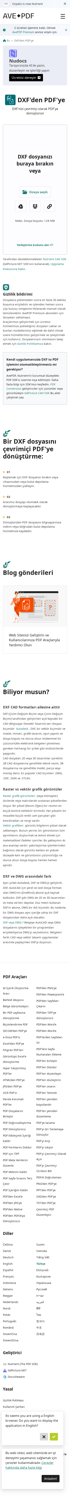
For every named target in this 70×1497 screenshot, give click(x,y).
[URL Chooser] (49, 206)
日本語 (40, 1334)
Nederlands (10, 1302)
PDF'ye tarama (45, 1123)
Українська (43, 1283)
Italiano (8, 1289)
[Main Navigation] (63, 16)
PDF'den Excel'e (13, 1196)
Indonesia (9, 1283)
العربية (40, 1302)
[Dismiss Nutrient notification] (65, 4)
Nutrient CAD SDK (54, 259)
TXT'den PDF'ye (46, 1203)
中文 (39, 1327)
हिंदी (38, 1308)
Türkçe (40, 1264)
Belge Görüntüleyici (16, 1006)
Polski (6, 1315)
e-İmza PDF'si (11, 1037)
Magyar (8, 1295)
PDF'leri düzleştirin (48, 1080)
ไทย (38, 1315)
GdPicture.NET (17, 1370)
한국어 (40, 1321)
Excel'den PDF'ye (13, 1043)
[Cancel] (44, 1437)
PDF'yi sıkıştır (44, 1147)
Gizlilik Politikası (13, 1400)
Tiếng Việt (42, 1257)
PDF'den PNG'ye (46, 988)
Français (8, 1276)
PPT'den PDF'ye (46, 1190)
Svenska (41, 1251)
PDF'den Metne (12, 1209)
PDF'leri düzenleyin (48, 1073)
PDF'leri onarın (45, 1086)
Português (9, 1321)
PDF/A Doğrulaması (48, 1177)
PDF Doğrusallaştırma (17, 1123)
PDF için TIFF (11, 1154)
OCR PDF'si (10, 1093)
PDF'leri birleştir (46, 1061)
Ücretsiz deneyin (24, 77)
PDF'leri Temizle (46, 1093)
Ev (8, 40)
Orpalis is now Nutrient (27, 4)
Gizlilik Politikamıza (30, 344)
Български (43, 1276)
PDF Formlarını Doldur (17, 1147)
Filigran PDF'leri (13, 1050)
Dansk (7, 1251)
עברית (40, 1295)
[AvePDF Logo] (18, 15)
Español (8, 1270)
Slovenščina (10, 1340)
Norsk (6, 1308)
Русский (41, 1289)
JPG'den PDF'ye (12, 1086)
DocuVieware (16, 1377)
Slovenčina (10, 1334)
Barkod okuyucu (13, 1000)
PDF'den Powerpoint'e (50, 994)
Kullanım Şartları (14, 1407)
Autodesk (21, 728)
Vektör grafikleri (13, 825)
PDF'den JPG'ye (12, 1203)
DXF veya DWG (12, 922)
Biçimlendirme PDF (15, 1024)
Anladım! (50, 1478)
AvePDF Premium (23, 32)
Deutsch (8, 1257)
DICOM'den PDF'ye (15, 1031)
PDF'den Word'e (46, 1024)
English (8, 1264)
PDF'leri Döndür (46, 1067)
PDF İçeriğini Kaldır (15, 1190)
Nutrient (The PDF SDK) (23, 1364)
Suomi (40, 1244)
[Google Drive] (20, 206)
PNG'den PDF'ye (46, 1184)
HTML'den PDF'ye (14, 1080)
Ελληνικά (42, 1270)
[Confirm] (54, 1437)
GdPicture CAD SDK (37, 393)
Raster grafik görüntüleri (19, 796)
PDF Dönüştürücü (14, 1129)
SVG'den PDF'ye (46, 1196)
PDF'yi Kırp (43, 1141)
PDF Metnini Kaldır (15, 1172)
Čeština (8, 1244)
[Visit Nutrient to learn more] (6, 4)
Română (8, 1327)
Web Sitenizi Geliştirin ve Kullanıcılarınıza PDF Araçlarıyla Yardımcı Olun (34, 640)
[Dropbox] (35, 206)
